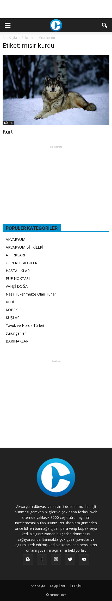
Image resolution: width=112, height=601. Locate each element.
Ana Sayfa (10, 37)
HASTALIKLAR (18, 270)
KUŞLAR (13, 317)
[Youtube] (84, 559)
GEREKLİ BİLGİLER (21, 262)
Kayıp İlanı (57, 586)
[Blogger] (28, 559)
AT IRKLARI (15, 255)
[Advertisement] (56, 9)
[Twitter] (70, 559)
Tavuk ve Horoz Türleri (25, 325)
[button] (104, 25)
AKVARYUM (15, 239)
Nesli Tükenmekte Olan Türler (31, 294)
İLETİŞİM (76, 586)
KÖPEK (8, 123)
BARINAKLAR (17, 341)
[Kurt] (56, 90)
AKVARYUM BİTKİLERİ (24, 247)
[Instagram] (56, 559)
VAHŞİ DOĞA (17, 286)
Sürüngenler (16, 333)
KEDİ (10, 301)
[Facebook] (42, 559)
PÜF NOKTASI (18, 278)
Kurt (8, 132)
